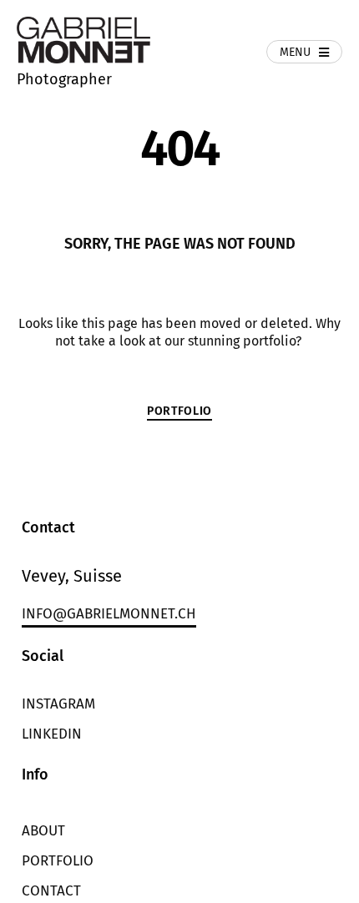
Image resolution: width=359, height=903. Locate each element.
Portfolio (58, 861)
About (43, 831)
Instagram (58, 704)
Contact (51, 891)
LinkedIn (52, 734)
